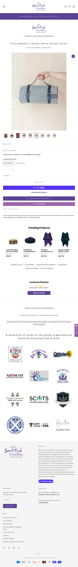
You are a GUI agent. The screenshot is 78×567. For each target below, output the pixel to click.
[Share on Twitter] (12, 209)
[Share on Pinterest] (15, 209)
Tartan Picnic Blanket (31, 268)
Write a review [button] (39, 293)
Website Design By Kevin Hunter (13, 542)
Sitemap (6, 535)
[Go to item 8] (48, 135)
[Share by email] (17, 209)
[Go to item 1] (5, 135)
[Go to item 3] (18, 135)
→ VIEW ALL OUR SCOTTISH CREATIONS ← (39, 36)
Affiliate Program (8, 539)
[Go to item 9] (54, 135)
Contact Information (10, 518)
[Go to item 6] (36, 135)
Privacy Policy (7, 521)
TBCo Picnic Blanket (47, 268)
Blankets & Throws (17, 265)
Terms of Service (8, 532)
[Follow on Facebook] (4, 548)
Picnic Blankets (29, 265)
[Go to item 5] (30, 135)
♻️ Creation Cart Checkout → (39, 198)
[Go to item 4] (24, 135)
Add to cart (39, 182)
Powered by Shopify (48, 557)
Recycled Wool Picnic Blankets (46, 265)
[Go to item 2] (11, 135)
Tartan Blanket (62, 265)
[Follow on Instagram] (14, 548)
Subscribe (10, 506)
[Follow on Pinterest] (19, 548)
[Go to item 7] (42, 135)
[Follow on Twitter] (9, 548)
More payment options (39, 192)
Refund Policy (7, 524)
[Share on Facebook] (9, 209)
